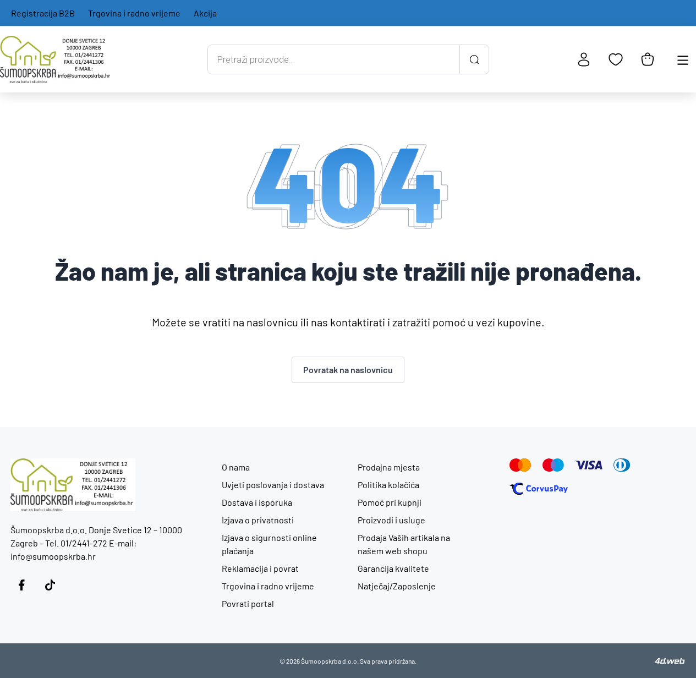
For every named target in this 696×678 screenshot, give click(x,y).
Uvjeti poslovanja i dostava (273, 484)
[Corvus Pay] (538, 489)
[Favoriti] (615, 59)
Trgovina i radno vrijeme (134, 13)
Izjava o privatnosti (258, 520)
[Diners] (622, 465)
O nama (236, 467)
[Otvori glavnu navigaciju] (683, 59)
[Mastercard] (520, 465)
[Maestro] (553, 465)
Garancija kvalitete (393, 568)
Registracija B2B (43, 13)
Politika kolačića (388, 484)
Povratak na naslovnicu (348, 369)
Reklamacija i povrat (260, 568)
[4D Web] (670, 661)
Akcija (205, 13)
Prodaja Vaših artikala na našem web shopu (404, 544)
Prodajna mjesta (389, 467)
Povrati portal (248, 603)
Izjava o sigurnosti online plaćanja (269, 544)
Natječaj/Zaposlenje (397, 586)
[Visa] (588, 465)
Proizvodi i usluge (391, 520)
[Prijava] (584, 59)
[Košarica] (647, 59)
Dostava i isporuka (257, 502)
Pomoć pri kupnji (389, 502)
